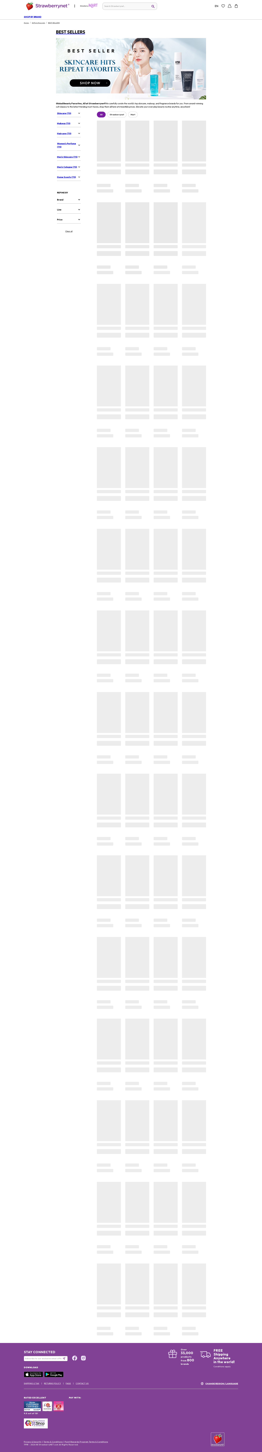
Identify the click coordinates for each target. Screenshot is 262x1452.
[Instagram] (83, 1358)
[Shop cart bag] (236, 6)
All (101, 114)
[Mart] (89, 7)
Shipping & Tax (31, 1383)
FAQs (68, 1383)
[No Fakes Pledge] (59, 1409)
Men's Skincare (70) (67, 157)
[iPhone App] (34, 1376)
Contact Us (82, 1383)
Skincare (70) (64, 113)
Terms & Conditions (53, 1442)
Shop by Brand (32, 16)
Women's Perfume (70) (66, 145)
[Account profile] (230, 6)
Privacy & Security (32, 1442)
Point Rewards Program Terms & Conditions (86, 1442)
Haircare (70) (64, 133)
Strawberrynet (117, 114)
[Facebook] (75, 1358)
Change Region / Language (221, 1383)
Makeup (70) (63, 123)
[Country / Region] (216, 6)
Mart (133, 114)
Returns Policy (52, 1383)
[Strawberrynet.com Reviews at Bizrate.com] (32, 1410)
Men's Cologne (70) (67, 167)
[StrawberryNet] (46, 6)
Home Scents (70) (66, 177)
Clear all (68, 231)
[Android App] (54, 1376)
